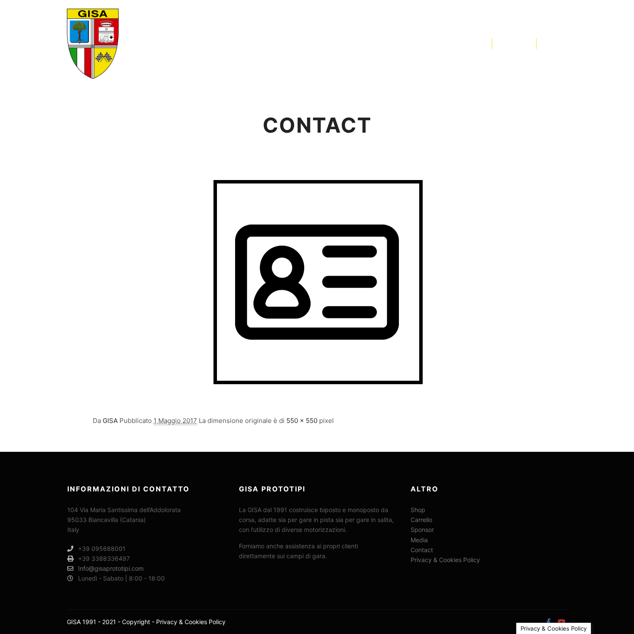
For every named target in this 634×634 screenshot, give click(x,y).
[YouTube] (561, 43)
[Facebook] (548, 43)
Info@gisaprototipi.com (111, 568)
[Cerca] (506, 43)
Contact (422, 549)
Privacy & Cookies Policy (445, 559)
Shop (418, 509)
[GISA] (93, 43)
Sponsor (422, 529)
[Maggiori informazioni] (522, 43)
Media (419, 540)
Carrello (421, 519)
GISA (110, 420)
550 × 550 (301, 420)
